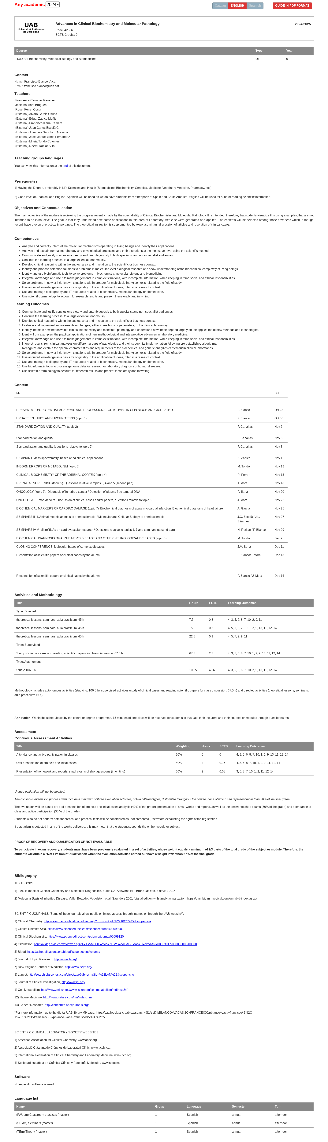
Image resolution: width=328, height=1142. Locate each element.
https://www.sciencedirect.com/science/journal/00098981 (85, 929)
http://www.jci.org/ (73, 982)
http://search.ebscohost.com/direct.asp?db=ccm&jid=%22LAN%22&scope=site (81, 974)
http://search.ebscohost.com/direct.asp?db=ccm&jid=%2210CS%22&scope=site (97, 921)
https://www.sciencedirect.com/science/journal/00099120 (86, 936)
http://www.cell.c (52, 989)
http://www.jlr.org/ (65, 959)
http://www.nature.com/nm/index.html (67, 997)
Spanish (255, 5)
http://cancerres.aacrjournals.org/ (67, 1005)
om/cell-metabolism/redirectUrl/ (106, 989)
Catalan (220, 5)
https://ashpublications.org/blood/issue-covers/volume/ (63, 951)
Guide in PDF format (292, 5)
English (237, 5)
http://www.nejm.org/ (78, 967)
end (65, 165)
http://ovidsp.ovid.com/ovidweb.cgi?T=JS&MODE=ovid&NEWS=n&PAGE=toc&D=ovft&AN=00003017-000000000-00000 (115, 944)
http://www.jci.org (74, 989)
